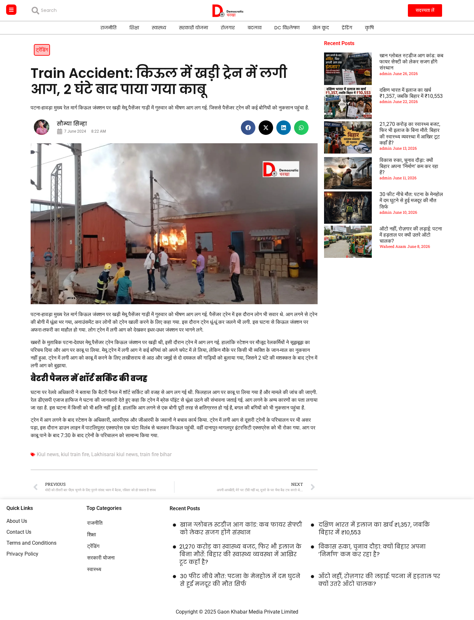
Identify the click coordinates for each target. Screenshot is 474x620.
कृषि (369, 27)
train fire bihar (156, 454)
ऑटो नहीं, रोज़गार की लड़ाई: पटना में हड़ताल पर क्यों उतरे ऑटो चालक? (411, 235)
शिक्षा (134, 27)
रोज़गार (228, 27)
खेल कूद (320, 27)
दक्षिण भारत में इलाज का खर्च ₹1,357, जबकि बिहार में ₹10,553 (411, 93)
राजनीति (108, 27)
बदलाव (255, 27)
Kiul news (48, 454)
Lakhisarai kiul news (114, 454)
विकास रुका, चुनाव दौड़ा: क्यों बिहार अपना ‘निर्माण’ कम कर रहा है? (409, 166)
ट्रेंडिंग (347, 27)
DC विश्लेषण (287, 27)
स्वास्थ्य (159, 27)
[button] (248, 127)
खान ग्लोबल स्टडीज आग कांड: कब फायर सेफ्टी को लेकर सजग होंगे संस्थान (411, 61)
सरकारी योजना (193, 27)
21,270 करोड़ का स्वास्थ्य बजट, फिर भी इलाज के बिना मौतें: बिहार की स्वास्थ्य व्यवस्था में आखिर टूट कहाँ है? (410, 133)
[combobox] (78, 10)
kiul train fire (75, 454)
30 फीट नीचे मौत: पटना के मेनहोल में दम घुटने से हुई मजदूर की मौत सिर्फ (411, 200)
